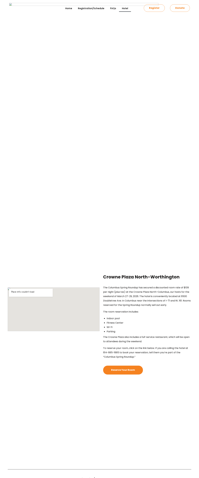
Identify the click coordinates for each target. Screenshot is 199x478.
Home (68, 8)
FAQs (113, 8)
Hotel (125, 8)
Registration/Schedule (91, 8)
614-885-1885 (111, 352)
